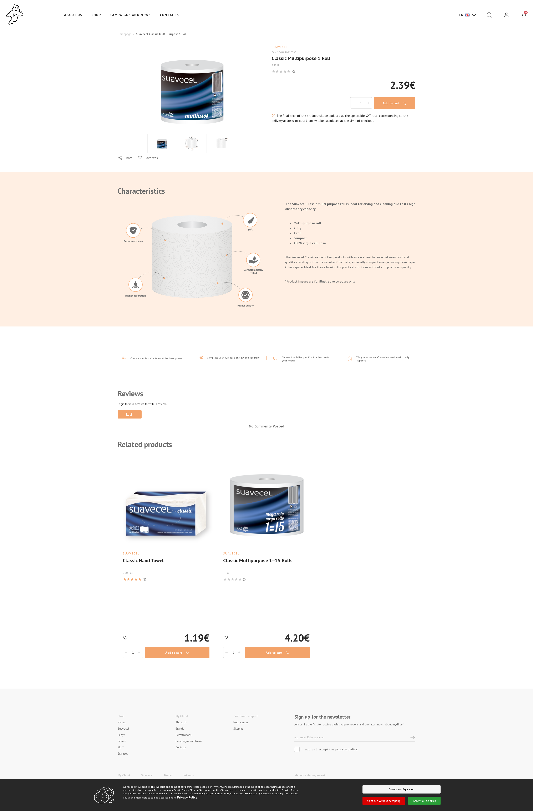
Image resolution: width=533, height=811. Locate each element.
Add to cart (391, 103)
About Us (181, 722)
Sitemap (238, 728)
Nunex (122, 722)
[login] (506, 15)
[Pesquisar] (489, 15)
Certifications (184, 735)
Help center (240, 722)
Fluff (120, 747)
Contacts (169, 15)
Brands (180, 728)
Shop (96, 15)
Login (129, 414)
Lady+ (121, 735)
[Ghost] (14, 14)
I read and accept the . (330, 749)
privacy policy (346, 749)
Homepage (125, 34)
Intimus (122, 741)
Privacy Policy (187, 797)
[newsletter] (412, 737)
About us (73, 15)
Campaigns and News (130, 15)
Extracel (123, 753)
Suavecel (123, 728)
